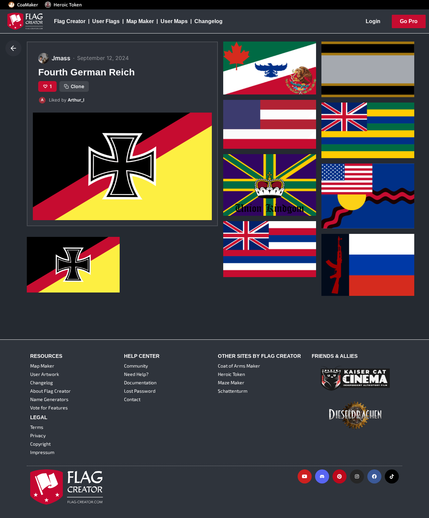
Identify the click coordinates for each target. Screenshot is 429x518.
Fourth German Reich (58, 260)
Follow (257, 84)
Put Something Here (253, 116)
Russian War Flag (348, 263)
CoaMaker (27, 5)
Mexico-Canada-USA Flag (261, 62)
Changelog (208, 21)
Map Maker (140, 21)
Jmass (234, 72)
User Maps (174, 21)
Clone (77, 86)
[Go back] (13, 48)
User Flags (106, 21)
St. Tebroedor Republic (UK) (264, 244)
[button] (122, 100)
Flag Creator (69, 21)
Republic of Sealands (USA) (361, 196)
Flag (331, 65)
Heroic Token (68, 5)
